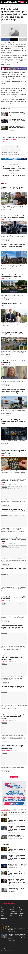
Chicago (12, 146)
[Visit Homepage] (14, 2)
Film (2, 911)
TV (20, 911)
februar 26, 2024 (4, 22)
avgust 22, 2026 (13, 425)
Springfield (4, 152)
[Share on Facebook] (5, 39)
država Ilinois (5, 148)
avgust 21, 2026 (14, 661)
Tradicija (21, 909)
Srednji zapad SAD (12, 152)
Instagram (9, 139)
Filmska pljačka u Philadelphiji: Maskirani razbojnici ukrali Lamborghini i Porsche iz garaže (13, 421)
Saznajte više (6, 211)
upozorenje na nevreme (7, 154)
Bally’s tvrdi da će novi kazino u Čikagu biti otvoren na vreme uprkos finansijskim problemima (13, 246)
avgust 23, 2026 (12, 123)
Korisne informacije (4, 918)
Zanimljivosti (22, 919)
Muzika (12, 909)
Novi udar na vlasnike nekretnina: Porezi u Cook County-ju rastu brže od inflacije (18, 114)
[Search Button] (26, 2)
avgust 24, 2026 (12, 116)
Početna (2, 6)
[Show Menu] (1, 2)
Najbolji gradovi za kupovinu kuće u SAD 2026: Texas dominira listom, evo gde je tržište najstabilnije (12, 747)
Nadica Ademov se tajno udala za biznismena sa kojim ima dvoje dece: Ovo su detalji (16, 820)
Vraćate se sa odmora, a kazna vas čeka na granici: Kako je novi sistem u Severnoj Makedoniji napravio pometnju (13, 391)
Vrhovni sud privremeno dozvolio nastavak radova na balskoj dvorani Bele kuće (17, 128)
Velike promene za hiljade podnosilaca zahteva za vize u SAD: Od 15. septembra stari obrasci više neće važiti (12, 627)
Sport (11, 915)
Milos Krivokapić (5, 190)
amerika (3, 907)
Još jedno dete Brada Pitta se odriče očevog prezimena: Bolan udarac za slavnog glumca (16, 890)
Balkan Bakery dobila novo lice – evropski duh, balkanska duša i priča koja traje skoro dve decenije (16, 837)
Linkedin (4, 141)
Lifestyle (12, 907)
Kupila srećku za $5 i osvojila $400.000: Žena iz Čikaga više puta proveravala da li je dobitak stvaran (13, 451)
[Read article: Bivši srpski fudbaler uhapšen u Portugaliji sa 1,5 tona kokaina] (14, 608)
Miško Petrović (5, 219)
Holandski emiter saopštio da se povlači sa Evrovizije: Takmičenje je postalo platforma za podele (17, 866)
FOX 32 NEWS (5, 134)
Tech (20, 906)
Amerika (10, 6)
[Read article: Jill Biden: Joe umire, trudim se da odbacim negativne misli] (14, 372)
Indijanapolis (5, 150)
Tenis (20, 907)
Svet (3, 310)
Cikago (3, 909)
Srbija (3, 397)
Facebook (15, 139)
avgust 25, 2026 (11, 852)
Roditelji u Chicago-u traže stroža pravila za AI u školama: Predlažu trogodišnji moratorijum (13, 716)
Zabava (21, 917)
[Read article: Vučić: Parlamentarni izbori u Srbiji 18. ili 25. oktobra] (14, 580)
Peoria (14, 150)
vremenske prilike (18, 154)
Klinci (2, 915)
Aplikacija (3, 948)
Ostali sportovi (13, 911)
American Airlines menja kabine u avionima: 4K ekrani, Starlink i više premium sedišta (17, 121)
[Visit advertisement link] (14, 68)
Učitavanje (14, 777)
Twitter (20, 139)
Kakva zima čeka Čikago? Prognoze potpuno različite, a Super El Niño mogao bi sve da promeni (13, 480)
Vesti (6, 6)
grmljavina (12, 148)
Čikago (16, 146)
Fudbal (2, 913)
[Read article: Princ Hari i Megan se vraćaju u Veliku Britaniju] (14, 315)
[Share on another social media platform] (23, 39)
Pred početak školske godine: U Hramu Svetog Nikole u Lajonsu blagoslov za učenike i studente (12, 657)
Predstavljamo (13, 913)
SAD (19, 150)
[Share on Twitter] (14, 39)
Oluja (10, 150)
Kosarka (12, 906)
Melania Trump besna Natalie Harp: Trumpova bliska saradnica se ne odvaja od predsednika (13, 539)
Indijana (18, 148)
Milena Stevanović (6, 661)
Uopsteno (21, 913)
